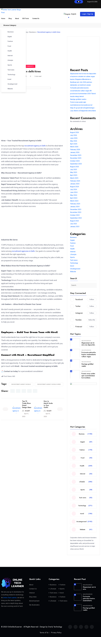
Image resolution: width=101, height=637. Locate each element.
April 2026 (73, 144)
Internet (10, 55)
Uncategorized (12, 84)
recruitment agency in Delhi (35, 146)
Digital (10, 36)
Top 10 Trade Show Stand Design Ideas (26, 404)
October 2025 (75, 161)
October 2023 (75, 215)
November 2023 (75, 212)
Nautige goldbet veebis (78, 99)
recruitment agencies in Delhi (23, 251)
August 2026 (74, 132)
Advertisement (34, 601)
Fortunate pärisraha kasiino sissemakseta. (89, 598)
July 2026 (73, 135)
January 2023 (74, 226)
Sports (10, 65)
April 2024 (73, 198)
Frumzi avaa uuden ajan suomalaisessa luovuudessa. (88, 375)
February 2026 (75, 149)
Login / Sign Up (87, 14)
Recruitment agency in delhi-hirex (49, 384)
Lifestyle (10, 60)
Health (10, 51)
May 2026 (73, 141)
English (74, 14)
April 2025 (73, 175)
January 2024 (74, 207)
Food (9, 46)
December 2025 (75, 155)
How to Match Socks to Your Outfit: (48, 404)
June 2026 (73, 138)
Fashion (10, 41)
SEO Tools (25, 18)
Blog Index (33, 597)
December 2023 (75, 209)
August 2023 (74, 221)
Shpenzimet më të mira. (89, 588)
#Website (30, 66)
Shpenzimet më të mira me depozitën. (88, 344)
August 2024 (74, 187)
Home (3, 18)
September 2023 (76, 218)
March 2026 (74, 147)
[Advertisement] (33, 46)
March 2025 (74, 178)
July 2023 (73, 224)
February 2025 (75, 181)
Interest (32, 593)
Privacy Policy (56, 632)
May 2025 (73, 172)
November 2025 (75, 158)
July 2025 (73, 169)
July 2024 (73, 189)
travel (9, 79)
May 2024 (73, 195)
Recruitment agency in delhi (21, 384)
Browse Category (10, 25)
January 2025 (74, 184)
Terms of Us (44, 632)
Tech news (11, 70)
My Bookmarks (34, 605)
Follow (92, 299)
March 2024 (74, 201)
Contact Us (35, 18)
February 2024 (75, 204)
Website (10, 88)
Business (11, 32)
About (17, 18)
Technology (11, 74)
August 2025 (74, 167)
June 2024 (73, 192)
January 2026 (74, 152)
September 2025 (76, 164)
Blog (10, 18)
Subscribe (91, 320)
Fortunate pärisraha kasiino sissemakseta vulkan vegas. (88, 354)
